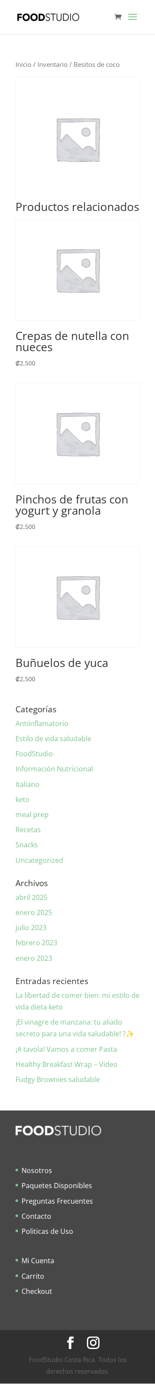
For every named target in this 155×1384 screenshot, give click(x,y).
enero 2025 (34, 912)
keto (23, 799)
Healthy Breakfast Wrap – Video (67, 1064)
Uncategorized (39, 860)
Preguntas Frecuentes (57, 1201)
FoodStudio (34, 753)
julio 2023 (31, 927)
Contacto (36, 1216)
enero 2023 (34, 958)
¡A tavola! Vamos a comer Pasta (66, 1049)
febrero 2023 (36, 942)
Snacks (27, 844)
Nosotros (37, 1170)
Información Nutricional (54, 769)
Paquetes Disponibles (57, 1185)
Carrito (33, 1276)
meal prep (32, 814)
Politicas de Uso (47, 1231)
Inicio (23, 64)
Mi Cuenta (38, 1260)
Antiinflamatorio (42, 723)
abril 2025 (31, 897)
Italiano (28, 784)
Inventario (52, 64)
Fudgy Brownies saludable (58, 1079)
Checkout (37, 1291)
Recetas (28, 829)
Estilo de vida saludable (53, 738)
